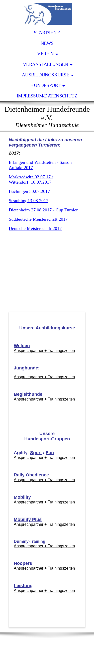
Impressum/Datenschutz (47, 95)
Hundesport (45, 85)
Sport (36, 452)
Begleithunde (28, 394)
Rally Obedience (31, 474)
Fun (50, 452)
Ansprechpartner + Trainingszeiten (44, 350)
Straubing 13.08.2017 (28, 200)
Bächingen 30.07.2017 (29, 191)
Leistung (23, 585)
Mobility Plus (28, 519)
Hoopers (23, 563)
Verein (45, 53)
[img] (47, 14)
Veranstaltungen (45, 64)
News (47, 43)
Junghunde (26, 367)
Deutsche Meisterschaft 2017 (35, 228)
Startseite (47, 32)
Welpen (22, 345)
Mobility (22, 497)
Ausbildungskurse (45, 74)
